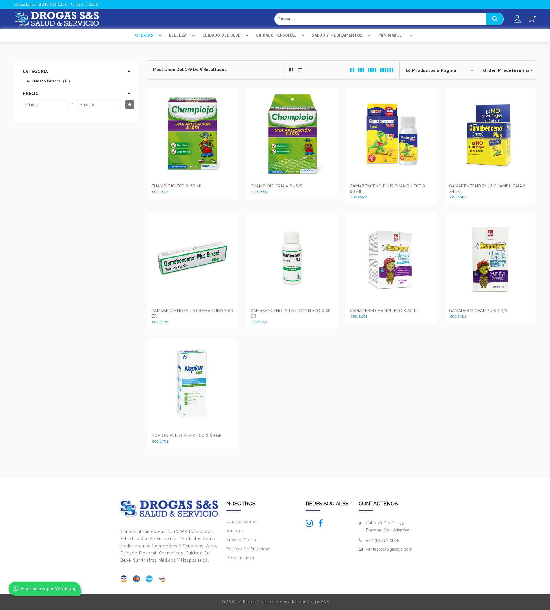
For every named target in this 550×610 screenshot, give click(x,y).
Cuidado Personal (276, 35)
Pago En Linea (240, 558)
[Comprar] (192, 193)
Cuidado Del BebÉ (221, 35)
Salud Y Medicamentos (337, 35)
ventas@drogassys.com (389, 549)
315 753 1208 (54, 4)
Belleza (178, 35)
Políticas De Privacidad (248, 549)
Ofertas (144, 35)
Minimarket (391, 35)
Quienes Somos (241, 521)
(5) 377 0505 (86, 4)
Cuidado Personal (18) (50, 81)
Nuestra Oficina (241, 540)
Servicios (235, 530)
